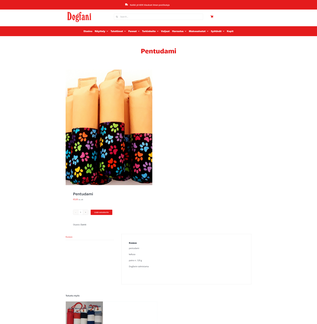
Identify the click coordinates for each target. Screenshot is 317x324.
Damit (83, 224)
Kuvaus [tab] (69, 237)
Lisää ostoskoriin (101, 212)
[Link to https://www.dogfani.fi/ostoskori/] (230, 16)
